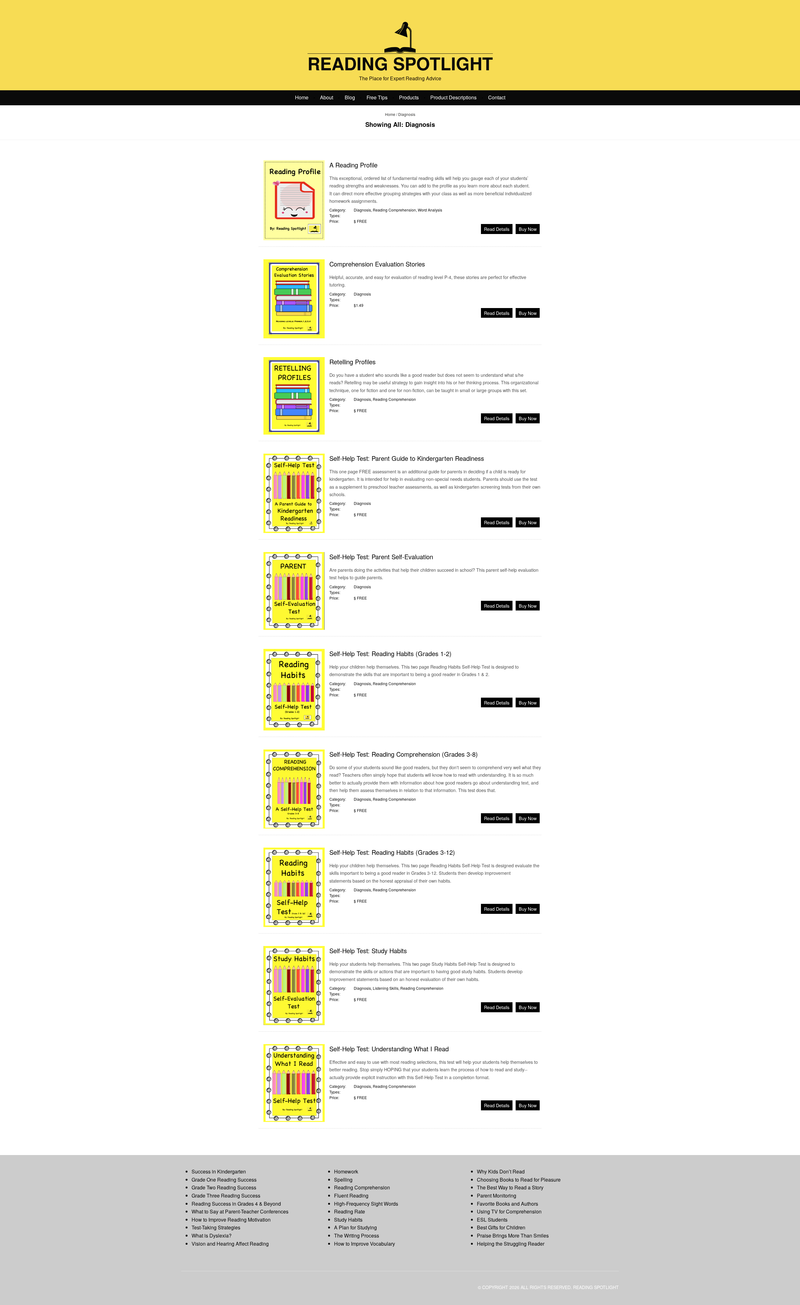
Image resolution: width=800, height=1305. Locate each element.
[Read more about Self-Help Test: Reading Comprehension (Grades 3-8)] (294, 788)
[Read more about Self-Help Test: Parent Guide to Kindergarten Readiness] (294, 492)
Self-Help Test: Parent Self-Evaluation (381, 556)
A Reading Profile (353, 164)
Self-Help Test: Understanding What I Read (389, 1048)
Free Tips (377, 97)
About (326, 97)
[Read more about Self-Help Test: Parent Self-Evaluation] (294, 590)
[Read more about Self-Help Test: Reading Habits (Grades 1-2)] (294, 689)
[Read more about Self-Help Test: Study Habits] (294, 985)
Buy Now (528, 229)
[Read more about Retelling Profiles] (294, 395)
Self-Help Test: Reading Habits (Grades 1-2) (390, 653)
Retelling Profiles (352, 361)
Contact (496, 97)
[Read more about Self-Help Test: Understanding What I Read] (294, 1082)
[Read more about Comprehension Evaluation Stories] (294, 298)
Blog (350, 97)
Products (409, 97)
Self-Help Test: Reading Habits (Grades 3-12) (392, 852)
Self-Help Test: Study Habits (368, 950)
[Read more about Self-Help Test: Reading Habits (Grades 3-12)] (294, 886)
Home (301, 97)
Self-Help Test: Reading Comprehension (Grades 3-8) (403, 754)
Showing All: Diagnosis (400, 124)
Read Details (496, 229)
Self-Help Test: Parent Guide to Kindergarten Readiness (406, 458)
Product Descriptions (453, 97)
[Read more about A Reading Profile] (294, 199)
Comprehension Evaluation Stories (377, 263)
